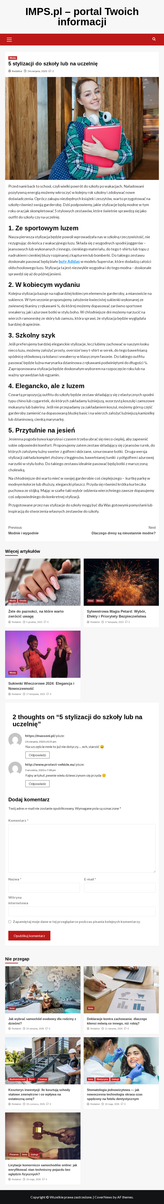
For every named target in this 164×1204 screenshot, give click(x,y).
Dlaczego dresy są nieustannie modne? (124, 530)
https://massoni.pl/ (40, 736)
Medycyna (102, 1079)
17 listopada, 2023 (114, 622)
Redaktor (17, 71)
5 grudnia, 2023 (34, 622)
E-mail (90, 879)
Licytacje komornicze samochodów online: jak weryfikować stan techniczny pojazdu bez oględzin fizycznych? (42, 1169)
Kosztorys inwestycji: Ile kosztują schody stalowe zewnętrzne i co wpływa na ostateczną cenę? (39, 1094)
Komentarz (18, 820)
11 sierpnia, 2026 (114, 1028)
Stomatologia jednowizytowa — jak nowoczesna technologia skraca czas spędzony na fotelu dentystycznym (114, 1094)
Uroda (22, 600)
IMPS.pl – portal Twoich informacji (82, 16)
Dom (31, 1079)
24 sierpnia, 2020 (37, 71)
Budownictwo (17, 1079)
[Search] (154, 39)
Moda (13, 58)
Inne (90, 600)
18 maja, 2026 (112, 1104)
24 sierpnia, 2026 (35, 1028)
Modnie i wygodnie (23, 530)
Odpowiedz (37, 755)
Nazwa (14, 879)
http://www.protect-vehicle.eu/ (50, 764)
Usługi (115, 1079)
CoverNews (103, 1197)
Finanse (42, 1079)
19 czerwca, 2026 (35, 1104)
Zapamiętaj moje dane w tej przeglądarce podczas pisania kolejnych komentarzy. (77, 921)
